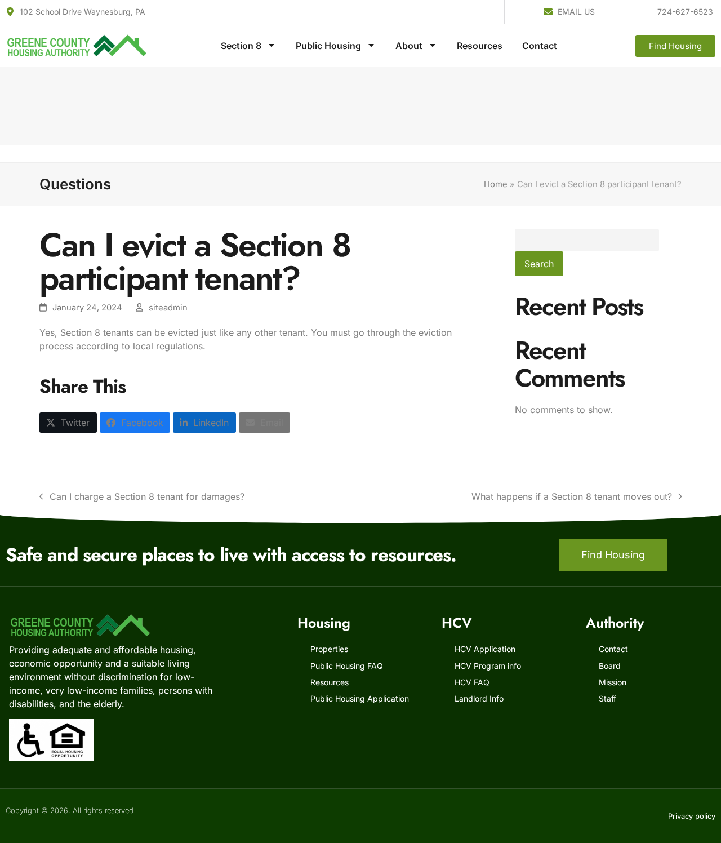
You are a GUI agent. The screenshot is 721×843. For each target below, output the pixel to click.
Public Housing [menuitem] (328, 45)
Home (496, 184)
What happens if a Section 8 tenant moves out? (571, 496)
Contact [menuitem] (539, 45)
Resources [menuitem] (479, 45)
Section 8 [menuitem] (241, 45)
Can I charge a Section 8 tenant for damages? (141, 496)
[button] (68, 422)
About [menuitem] (408, 45)
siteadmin (168, 308)
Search (539, 263)
